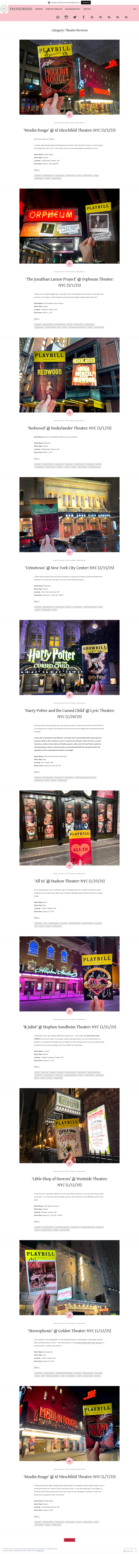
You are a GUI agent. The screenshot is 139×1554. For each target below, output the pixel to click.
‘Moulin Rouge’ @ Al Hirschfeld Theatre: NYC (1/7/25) (69, 1476)
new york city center (90, 607)
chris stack (98, 1373)
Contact (87, 9)
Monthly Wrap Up (54, 9)
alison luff (44, 1072)
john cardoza (59, 175)
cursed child (59, 777)
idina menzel (69, 464)
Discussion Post (72, 9)
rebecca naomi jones (52, 1376)
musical (79, 175)
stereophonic (71, 1376)
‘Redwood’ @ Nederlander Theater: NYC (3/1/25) (69, 428)
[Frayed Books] (4, 9)
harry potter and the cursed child (85, 777)
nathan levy (99, 1075)
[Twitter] (75, 17)
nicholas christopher (87, 1227)
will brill (97, 1376)
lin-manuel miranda (87, 923)
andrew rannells (54, 923)
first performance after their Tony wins (88, 1343)
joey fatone (38, 1075)
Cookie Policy (40, 1550)
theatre (47, 178)
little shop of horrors (62, 1227)
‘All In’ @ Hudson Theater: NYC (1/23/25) (69, 881)
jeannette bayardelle (94, 1072)
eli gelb (37, 1376)
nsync (37, 1078)
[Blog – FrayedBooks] (58, 17)
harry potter (69, 777)
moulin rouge (70, 175)
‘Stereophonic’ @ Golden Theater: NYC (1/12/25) (69, 1330)
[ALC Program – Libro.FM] (100, 17)
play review (100, 1227)
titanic (54, 610)
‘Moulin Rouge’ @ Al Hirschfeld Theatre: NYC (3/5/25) (69, 130)
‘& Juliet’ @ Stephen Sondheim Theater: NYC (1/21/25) (69, 1027)
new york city (39, 780)
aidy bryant (38, 923)
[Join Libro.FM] (92, 17)
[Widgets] (134, 9)
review (96, 175)
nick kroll (98, 923)
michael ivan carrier (70, 1075)
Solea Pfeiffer (39, 178)
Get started (86, 2)
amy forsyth (38, 1373)
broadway (38, 175)
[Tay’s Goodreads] (117, 17)
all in (45, 923)
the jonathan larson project (77, 327)
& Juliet (37, 1072)
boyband (52, 1072)
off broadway (39, 327)
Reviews (39, 9)
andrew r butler (49, 1373)
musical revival (89, 324)
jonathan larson (60, 324)
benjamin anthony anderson (64, 1373)
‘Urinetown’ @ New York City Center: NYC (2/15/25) (69, 567)
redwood (60, 467)
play (36, 926)
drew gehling (82, 1072)
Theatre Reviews (80, 123)
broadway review (48, 175)
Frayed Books (21, 9)
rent (59, 327)
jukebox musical (48, 1075)
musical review (87, 175)
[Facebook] (83, 17)
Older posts (69, 1540)
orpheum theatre (50, 327)
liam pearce (59, 1075)
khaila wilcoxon (79, 464)
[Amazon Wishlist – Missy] (126, 17)
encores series (59, 607)
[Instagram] (66, 17)
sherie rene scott (46, 1230)
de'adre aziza (59, 464)
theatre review (56, 178)
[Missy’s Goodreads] (109, 17)
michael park (90, 464)
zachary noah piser (94, 467)
